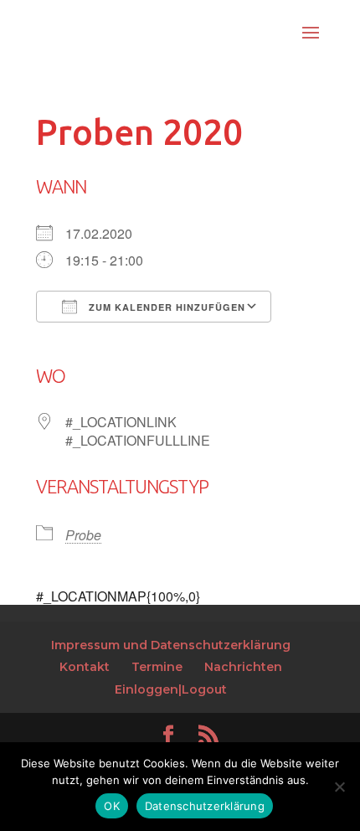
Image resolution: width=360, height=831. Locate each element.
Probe (83, 535)
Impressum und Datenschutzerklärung (171, 645)
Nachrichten (243, 666)
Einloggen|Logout (171, 689)
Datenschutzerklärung (205, 806)
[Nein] (339, 786)
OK (112, 806)
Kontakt (84, 666)
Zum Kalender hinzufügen (165, 307)
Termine (157, 666)
